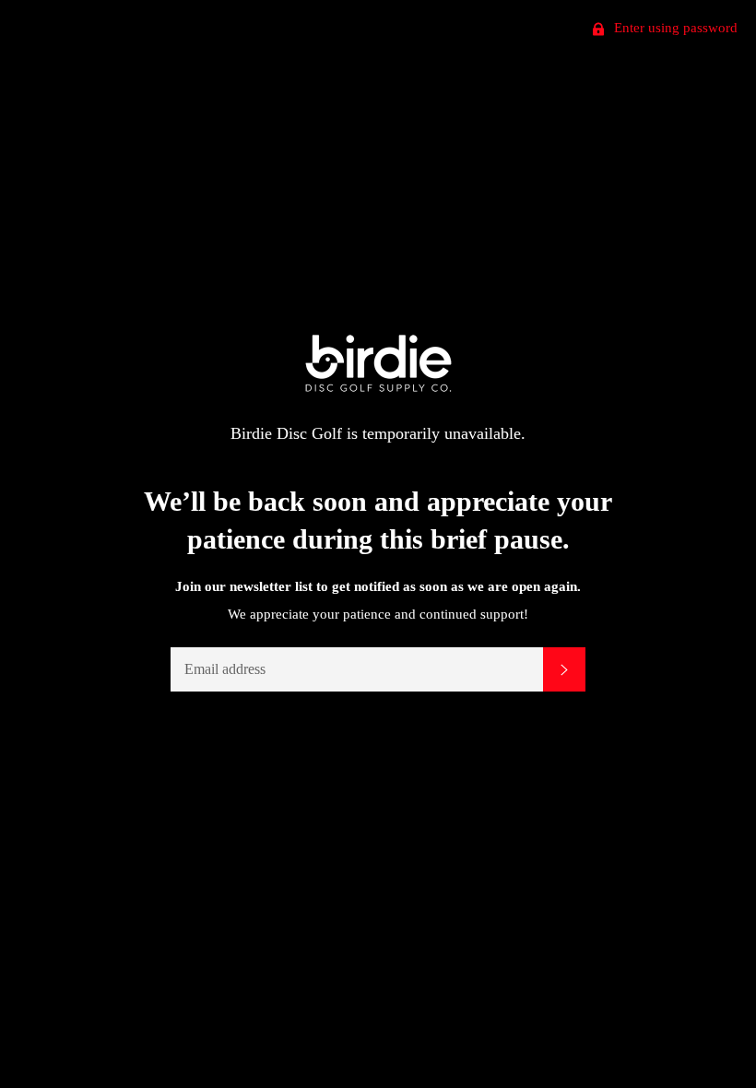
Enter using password (674, 27)
